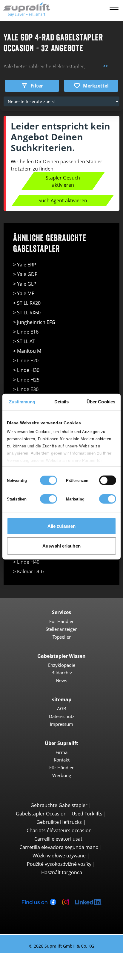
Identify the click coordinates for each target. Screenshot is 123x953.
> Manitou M (27, 351)
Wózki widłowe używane (59, 855)
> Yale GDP (25, 274)
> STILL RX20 (27, 303)
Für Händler (61, 621)
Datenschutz (61, 716)
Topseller (62, 637)
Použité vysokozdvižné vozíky (59, 864)
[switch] (107, 480)
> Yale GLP (24, 284)
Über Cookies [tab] (101, 401)
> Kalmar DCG (28, 571)
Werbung (61, 775)
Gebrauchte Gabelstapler (58, 805)
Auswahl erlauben (61, 545)
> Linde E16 (26, 331)
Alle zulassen (61, 526)
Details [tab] (61, 401)
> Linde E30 (26, 389)
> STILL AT (24, 341)
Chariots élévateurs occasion (59, 830)
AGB (61, 708)
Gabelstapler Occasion (41, 813)
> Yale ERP (24, 264)
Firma (61, 752)
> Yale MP (24, 293)
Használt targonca (61, 872)
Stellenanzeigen (62, 629)
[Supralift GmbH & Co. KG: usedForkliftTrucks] (25, 8)
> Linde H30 (26, 370)
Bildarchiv (61, 672)
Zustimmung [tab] (22, 401)
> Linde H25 (26, 379)
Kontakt (62, 760)
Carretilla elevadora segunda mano (59, 847)
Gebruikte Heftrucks (59, 822)
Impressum (61, 724)
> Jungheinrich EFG (34, 322)
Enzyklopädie (61, 665)
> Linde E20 (26, 360)
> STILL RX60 (27, 312)
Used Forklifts (87, 813)
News (61, 680)
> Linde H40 (26, 562)
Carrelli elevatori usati (59, 839)
